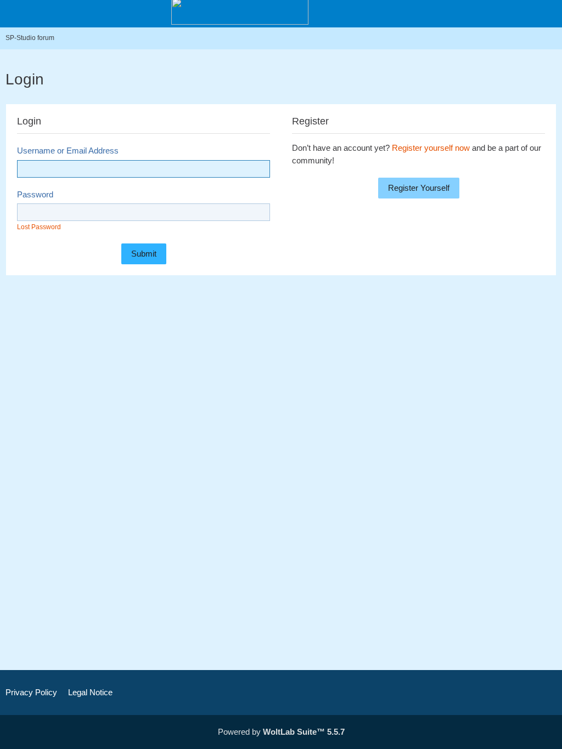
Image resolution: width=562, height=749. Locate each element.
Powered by (281, 731)
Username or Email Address (68, 150)
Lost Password (39, 227)
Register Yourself (418, 187)
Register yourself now (431, 147)
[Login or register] (520, 14)
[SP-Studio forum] (239, 11)
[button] (493, 14)
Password (35, 194)
